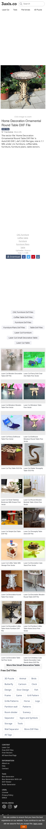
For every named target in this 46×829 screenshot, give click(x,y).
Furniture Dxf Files (23, 322)
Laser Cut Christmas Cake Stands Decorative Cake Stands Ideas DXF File (33, 660)
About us (5, 763)
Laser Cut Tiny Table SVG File (11, 468)
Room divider (11, 712)
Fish (36, 689)
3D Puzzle (38, 9)
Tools (15, 9)
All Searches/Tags (9, 755)
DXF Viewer (6, 782)
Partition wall (11, 706)
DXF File (5, 129)
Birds (33, 678)
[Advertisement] (23, 36)
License (5, 792)
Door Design (23, 689)
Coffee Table (23, 238)
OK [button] (23, 826)
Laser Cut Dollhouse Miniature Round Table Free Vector (33, 439)
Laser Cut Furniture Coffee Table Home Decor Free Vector (33, 628)
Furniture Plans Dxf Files (14, 327)
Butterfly (9, 684)
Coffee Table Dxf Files (23, 317)
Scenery (27, 712)
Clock (34, 684)
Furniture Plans (22, 244)
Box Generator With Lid (11, 779)
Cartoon (22, 684)
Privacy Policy (7, 795)
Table (23, 247)
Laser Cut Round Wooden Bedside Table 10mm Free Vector (33, 502)
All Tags (8, 734)
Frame (8, 695)
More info (18, 132)
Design (8, 689)
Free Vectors (7, 753)
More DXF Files (31, 729)
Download (15, 256)
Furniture (23, 241)
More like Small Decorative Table (23, 665)
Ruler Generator (9, 784)
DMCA (4, 798)
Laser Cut (5, 9)
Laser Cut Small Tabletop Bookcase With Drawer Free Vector (11, 502)
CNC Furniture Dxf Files (23, 312)
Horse (27, 701)
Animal (22, 678)
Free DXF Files (7, 750)
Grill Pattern (33, 695)
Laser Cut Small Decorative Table (23, 337)
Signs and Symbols (29, 717)
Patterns (27, 706)
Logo (37, 701)
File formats (25, 9)
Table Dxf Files (36, 327)
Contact (5, 768)
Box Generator (8, 776)
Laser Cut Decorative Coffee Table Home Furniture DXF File (11, 628)
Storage (8, 723)
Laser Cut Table (23, 342)
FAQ (3, 766)
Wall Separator (12, 729)
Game (19, 695)
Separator (9, 717)
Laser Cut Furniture (23, 332)
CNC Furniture (23, 234)
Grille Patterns (12, 701)
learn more (37, 823)
